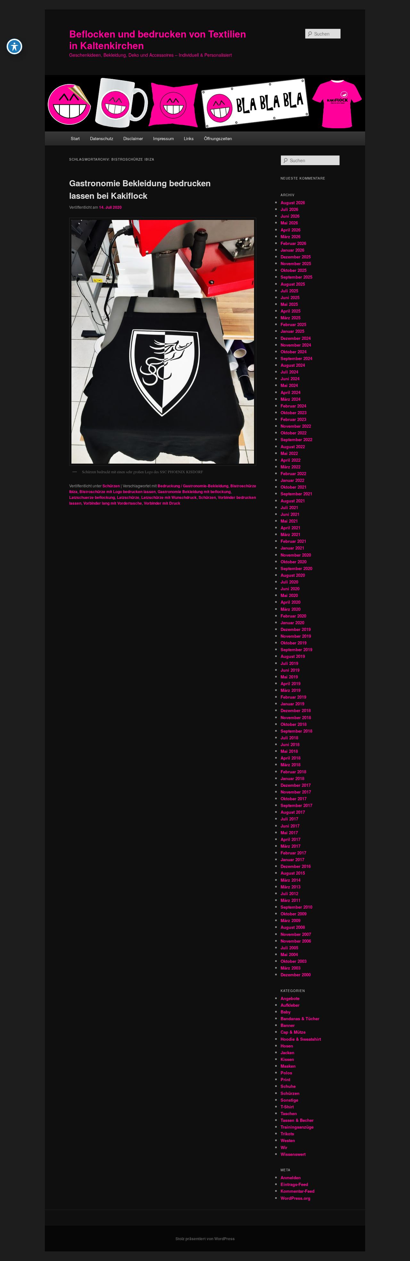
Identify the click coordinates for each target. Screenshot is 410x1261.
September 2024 (296, 358)
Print (285, 1079)
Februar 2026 (293, 243)
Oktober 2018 (294, 724)
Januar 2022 (292, 480)
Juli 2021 (289, 507)
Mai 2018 (289, 751)
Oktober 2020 (294, 562)
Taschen (289, 1113)
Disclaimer (133, 138)
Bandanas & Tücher (300, 1018)
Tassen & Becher (297, 1120)
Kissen (287, 1059)
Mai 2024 (289, 385)
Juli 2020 (289, 582)
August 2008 (293, 927)
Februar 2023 (293, 419)
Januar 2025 (292, 331)
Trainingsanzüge (297, 1127)
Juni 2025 (290, 297)
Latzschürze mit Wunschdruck (169, 497)
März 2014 (290, 880)
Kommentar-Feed (298, 1191)
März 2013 (290, 887)
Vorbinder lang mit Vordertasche (112, 503)
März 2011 (290, 900)
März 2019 (290, 690)
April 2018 (290, 758)
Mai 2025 (289, 304)
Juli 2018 (289, 738)
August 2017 (293, 812)
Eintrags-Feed (294, 1184)
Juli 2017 (289, 819)
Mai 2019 (289, 677)
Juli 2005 (289, 948)
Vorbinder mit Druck (162, 503)
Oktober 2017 (294, 798)
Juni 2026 (290, 216)
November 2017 (296, 792)
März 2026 (290, 236)
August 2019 (293, 656)
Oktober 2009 (294, 914)
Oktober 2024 (294, 352)
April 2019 (290, 683)
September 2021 (296, 494)
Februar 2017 (293, 853)
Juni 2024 (290, 378)
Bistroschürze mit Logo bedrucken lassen (117, 491)
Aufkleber (290, 1005)
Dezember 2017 (296, 785)
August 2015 (293, 873)
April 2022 (290, 460)
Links (189, 138)
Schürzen (111, 486)
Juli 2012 (289, 893)
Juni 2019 (290, 670)
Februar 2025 (293, 324)
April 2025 (290, 311)
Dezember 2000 (296, 974)
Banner (288, 1025)
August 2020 (293, 575)
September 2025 (296, 277)
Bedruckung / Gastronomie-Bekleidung (193, 486)
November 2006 (296, 941)
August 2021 (293, 501)
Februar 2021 (293, 541)
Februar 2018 (293, 772)
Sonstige (289, 1100)
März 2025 (290, 318)
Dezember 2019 (296, 629)
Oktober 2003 (294, 961)
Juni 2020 (290, 588)
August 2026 (293, 202)
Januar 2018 (292, 778)
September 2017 (296, 805)
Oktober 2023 (294, 412)
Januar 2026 (292, 250)
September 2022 (296, 439)
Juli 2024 (289, 372)
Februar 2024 (293, 406)
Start (75, 138)
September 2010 (296, 907)
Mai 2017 (289, 832)
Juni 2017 (290, 826)
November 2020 (296, 555)
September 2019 (296, 649)
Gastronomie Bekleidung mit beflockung (194, 491)
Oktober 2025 (294, 270)
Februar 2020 (293, 616)
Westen (288, 1140)
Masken (288, 1066)
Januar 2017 (292, 859)
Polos (286, 1073)
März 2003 (290, 968)
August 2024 (293, 365)
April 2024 (290, 392)
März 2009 (290, 920)
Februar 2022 (293, 473)
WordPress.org (295, 1198)
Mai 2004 (289, 954)
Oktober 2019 (294, 643)
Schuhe (288, 1086)
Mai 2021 (289, 521)
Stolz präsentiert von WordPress (205, 1238)
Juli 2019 (289, 663)
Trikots (287, 1134)
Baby (286, 1012)
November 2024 (296, 345)
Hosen (287, 1046)
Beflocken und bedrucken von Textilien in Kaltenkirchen (157, 39)
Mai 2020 (289, 595)
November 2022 (296, 426)
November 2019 (296, 636)
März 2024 (290, 399)
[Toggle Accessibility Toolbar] (14, 46)
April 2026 (290, 230)
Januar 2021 (292, 548)
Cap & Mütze (293, 1032)
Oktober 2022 (294, 433)
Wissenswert (293, 1154)
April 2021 (290, 528)
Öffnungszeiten (218, 138)
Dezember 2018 (296, 710)
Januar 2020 (292, 622)
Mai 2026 (289, 223)
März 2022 (290, 467)
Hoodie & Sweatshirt (301, 1039)
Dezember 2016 (296, 866)
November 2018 (296, 717)
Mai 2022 (289, 453)
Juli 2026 (289, 209)
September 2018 (296, 731)
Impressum (163, 138)
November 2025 (296, 263)
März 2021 (290, 534)
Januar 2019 (292, 704)
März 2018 (290, 764)
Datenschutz (101, 138)
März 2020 (290, 609)
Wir (284, 1147)
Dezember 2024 (296, 338)
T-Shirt (287, 1107)
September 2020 (296, 568)
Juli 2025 (289, 291)
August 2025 (293, 284)
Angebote (290, 998)
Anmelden (291, 1177)
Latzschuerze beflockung (92, 497)
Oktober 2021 (294, 487)
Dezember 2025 (296, 257)
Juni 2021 (290, 514)
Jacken (287, 1052)
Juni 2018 (290, 744)
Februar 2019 (293, 697)
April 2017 (290, 839)
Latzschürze (128, 497)
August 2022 (293, 446)
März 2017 (290, 846)
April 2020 (290, 602)
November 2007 (296, 934)
